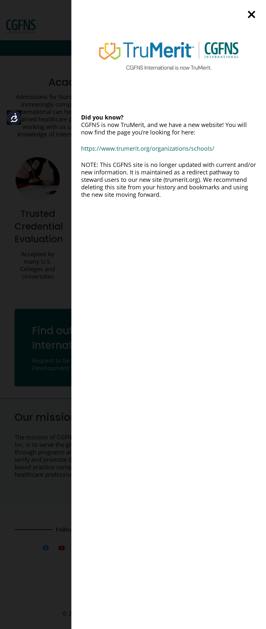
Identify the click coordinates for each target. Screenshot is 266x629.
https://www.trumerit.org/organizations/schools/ (147, 148)
